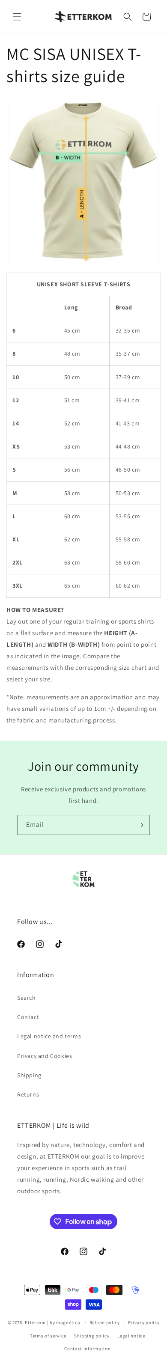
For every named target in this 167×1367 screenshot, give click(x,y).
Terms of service (48, 1336)
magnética (68, 1322)
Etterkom (35, 1322)
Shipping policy (92, 1336)
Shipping (29, 1075)
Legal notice (131, 1336)
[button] (17, 16)
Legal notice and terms (49, 1036)
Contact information (87, 1349)
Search (26, 997)
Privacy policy (144, 1322)
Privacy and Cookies (44, 1056)
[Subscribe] (140, 825)
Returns (28, 1094)
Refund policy (104, 1322)
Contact (28, 1017)
